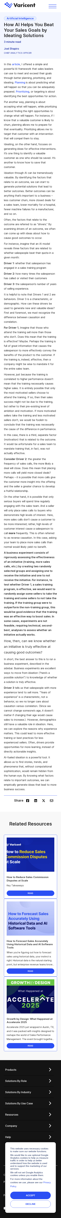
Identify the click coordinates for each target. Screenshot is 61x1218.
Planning (20, 82)
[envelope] (51, 800)
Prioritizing (22, 91)
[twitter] (43, 800)
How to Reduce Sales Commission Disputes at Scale (27, 879)
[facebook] (27, 800)
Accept (30, 1195)
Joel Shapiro (11, 48)
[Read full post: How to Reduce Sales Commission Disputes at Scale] (30, 855)
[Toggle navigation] (52, 6)
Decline (30, 1204)
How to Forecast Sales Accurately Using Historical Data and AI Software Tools (30, 944)
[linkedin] (35, 800)
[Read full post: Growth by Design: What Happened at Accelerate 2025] (30, 996)
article (16, 64)
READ (30, 893)
